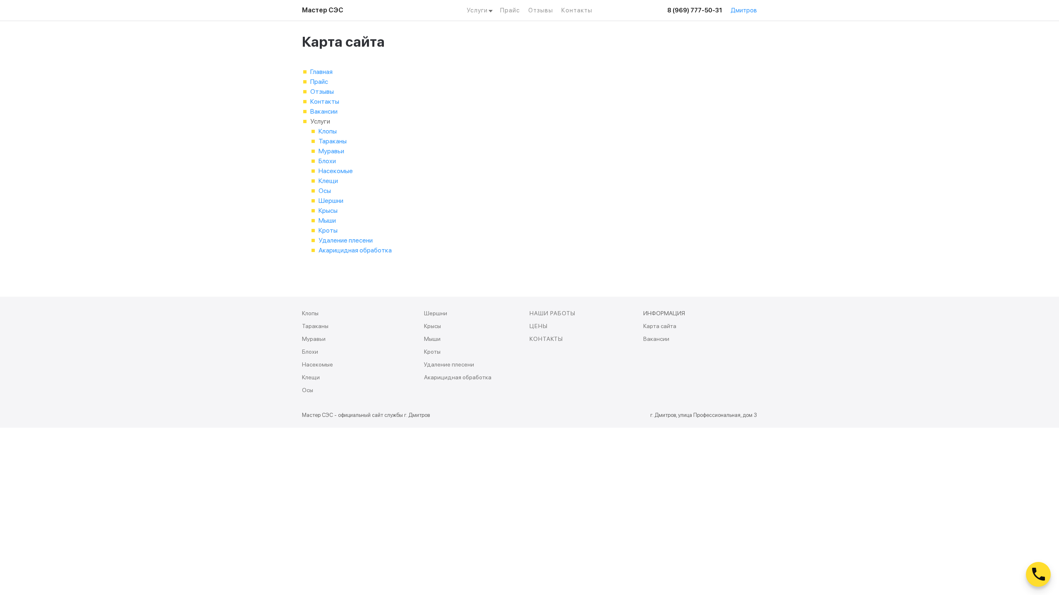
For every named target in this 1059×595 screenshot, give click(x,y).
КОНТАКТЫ (546, 339)
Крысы (328, 210)
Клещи (328, 181)
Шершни (331, 201)
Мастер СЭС (322, 10)
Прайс (510, 10)
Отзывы (540, 10)
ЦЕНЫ (539, 326)
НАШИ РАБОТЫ (552, 313)
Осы (325, 191)
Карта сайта (659, 326)
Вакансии (324, 111)
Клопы (328, 131)
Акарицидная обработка (355, 250)
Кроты (328, 230)
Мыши (327, 220)
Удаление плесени (346, 240)
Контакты (576, 10)
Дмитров (744, 10)
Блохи (327, 161)
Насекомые (336, 171)
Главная (321, 72)
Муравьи (331, 151)
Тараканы (333, 141)
